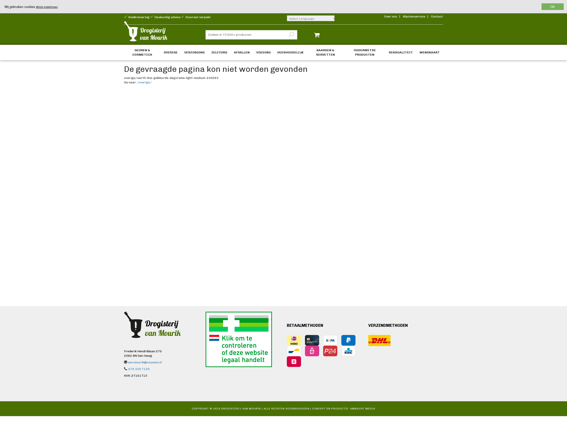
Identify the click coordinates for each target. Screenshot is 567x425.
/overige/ (144, 82)
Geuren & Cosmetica (142, 52)
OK (552, 6)
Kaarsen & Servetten (325, 52)
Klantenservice (414, 16)
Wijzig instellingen (47, 7)
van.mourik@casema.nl (145, 362)
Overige (171, 52)
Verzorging (194, 52)
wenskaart (429, 52)
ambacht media (362, 408)
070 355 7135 (139, 369)
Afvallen (242, 52)
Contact (437, 16)
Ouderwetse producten (365, 52)
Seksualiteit (401, 52)
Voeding (263, 52)
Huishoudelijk (290, 52)
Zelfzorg (219, 52)
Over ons (390, 16)
